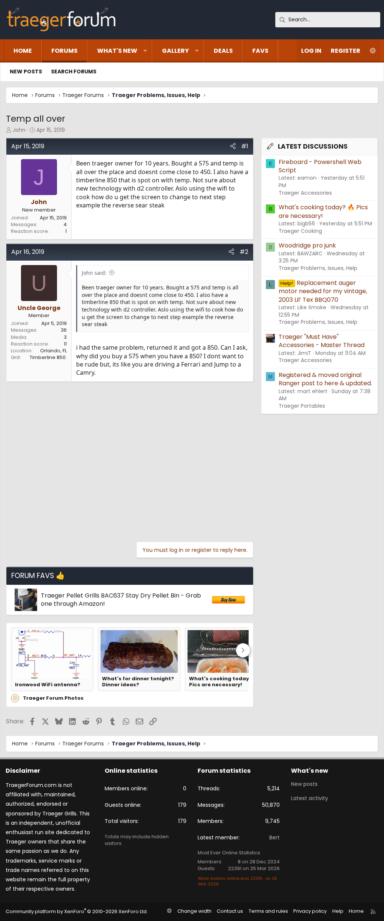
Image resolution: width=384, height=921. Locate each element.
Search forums (73, 71)
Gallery (175, 50)
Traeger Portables (302, 406)
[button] (145, 51)
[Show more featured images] (243, 650)
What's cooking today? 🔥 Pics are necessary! (224, 682)
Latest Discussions (313, 146)
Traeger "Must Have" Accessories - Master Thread (321, 340)
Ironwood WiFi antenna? (47, 685)
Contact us (230, 911)
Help (338, 911)
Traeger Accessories (305, 193)
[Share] (232, 146)
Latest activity (309, 798)
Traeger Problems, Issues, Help (318, 268)
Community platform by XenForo (77, 911)
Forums (64, 50)
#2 (244, 251)
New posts (26, 71)
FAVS (260, 50)
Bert (274, 837)
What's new (117, 50)
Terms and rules (268, 911)
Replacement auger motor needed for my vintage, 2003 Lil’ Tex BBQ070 (323, 291)
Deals (223, 50)
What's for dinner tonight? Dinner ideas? (138, 682)
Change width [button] (194, 911)
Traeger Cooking (300, 231)
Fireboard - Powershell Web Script (320, 166)
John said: (94, 272)
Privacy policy (310, 911)
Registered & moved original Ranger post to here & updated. (325, 379)
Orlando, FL (53, 350)
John (19, 130)
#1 (244, 146)
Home (23, 50)
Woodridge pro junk (307, 245)
